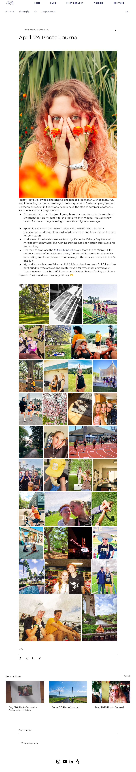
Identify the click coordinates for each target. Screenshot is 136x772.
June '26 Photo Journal (65, 707)
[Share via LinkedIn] (33, 658)
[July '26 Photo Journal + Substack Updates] (25, 692)
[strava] (77, 761)
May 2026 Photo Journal (109, 707)
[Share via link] (39, 658)
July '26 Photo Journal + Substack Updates (23, 709)
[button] (75, 3)
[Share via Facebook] (20, 658)
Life (35, 11)
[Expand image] (34, 304)
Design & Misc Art (49, 11)
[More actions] (115, 29)
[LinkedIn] (71, 761)
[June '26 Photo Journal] (68, 692)
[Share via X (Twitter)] (26, 658)
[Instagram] (58, 761)
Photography (24, 11)
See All (127, 676)
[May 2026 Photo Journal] (111, 692)
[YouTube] (64, 761)
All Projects (10, 11)
